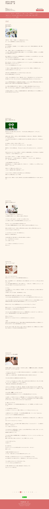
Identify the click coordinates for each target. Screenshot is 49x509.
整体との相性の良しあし (10, 119)
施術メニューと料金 (25, 13)
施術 (5, 27)
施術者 (30, 15)
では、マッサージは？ (10, 263)
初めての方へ (13, 13)
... (34, 492)
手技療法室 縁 (24, 502)
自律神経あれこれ (31, 13)
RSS (28, 505)
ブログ (36, 13)
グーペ (24, 505)
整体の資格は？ (8, 26)
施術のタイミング (8, 15)
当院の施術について (18, 13)
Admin (26, 505)
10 (32, 492)
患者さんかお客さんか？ (10, 202)
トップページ (8, 13)
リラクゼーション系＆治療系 (11, 354)
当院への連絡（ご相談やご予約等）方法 (17, 15)
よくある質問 (26, 15)
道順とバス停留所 (35, 15)
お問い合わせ (40, 10)
